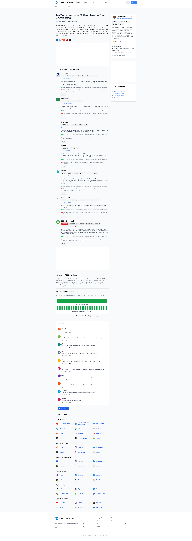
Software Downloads (66, 124)
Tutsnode (99, 507)
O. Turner (64, 328)
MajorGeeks (65, 197)
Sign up (134, 2)
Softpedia (64, 73)
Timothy (64, 398)
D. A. (63, 367)
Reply (70, 332)
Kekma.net (99, 433)
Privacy (127, 521)
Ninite (63, 146)
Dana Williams (65, 390)
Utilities (85, 124)
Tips (98, 524)
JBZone (98, 429)
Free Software (75, 148)
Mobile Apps (97, 223)
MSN (61, 438)
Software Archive (101, 494)
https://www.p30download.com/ (125, 18)
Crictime (98, 489)
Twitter (62, 489)
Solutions (90, 173)
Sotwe (80, 429)
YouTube (80, 433)
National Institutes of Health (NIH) (84, 423)
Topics (92, 2)
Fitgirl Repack (82, 489)
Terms (127, 524)
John (63, 344)
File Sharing (80, 124)
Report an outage (94, 316)
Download (65, 98)
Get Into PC (63, 452)
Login (128, 2)
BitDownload (81, 452)
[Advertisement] (82, 54)
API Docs (99, 527)
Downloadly (99, 447)
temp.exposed (100, 423)
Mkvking (62, 461)
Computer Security (89, 223)
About (113, 521)
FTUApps (80, 447)
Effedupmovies (82, 438)
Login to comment (63, 408)
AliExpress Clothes (65, 423)
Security (75, 75)
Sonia (63, 336)
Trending (85, 2)
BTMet (61, 433)
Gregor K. (59, 21)
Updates (115, 24)
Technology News (75, 226)
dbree (98, 438)
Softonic (64, 171)
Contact (99, 521)
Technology (89, 75)
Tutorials (121, 24)
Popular (78, 2)
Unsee (61, 475)
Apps (81, 173)
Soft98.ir (98, 452)
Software (70, 6)
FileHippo (64, 122)
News (79, 75)
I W (62, 351)
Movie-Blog (63, 429)
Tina (63, 383)
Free (81, 101)
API (97, 2)
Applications (69, 101)
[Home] (56, 6)
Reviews (84, 75)
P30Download (70, 25)
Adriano (63, 375)
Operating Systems (66, 226)
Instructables (82, 507)
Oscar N (64, 359)
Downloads (69, 75)
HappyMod (81, 494)
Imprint (113, 524)
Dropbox (80, 475)
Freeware (96, 75)
